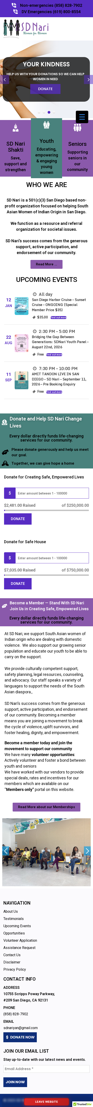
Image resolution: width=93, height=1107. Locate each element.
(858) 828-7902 (15, 1014)
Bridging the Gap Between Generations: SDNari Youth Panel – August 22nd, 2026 (60, 342)
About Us (10, 911)
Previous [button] (5, 850)
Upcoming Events (17, 926)
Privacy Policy (14, 969)
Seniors (77, 144)
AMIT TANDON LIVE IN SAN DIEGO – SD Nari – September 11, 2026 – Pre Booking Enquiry (59, 379)
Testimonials (13, 919)
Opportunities (14, 933)
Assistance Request (19, 948)
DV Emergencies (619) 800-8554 (51, 11)
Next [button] (87, 850)
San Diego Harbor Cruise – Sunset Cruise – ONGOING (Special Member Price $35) (59, 304)
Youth (47, 141)
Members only (19, 789)
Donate (45, 88)
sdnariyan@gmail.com (20, 1028)
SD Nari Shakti (15, 147)
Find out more (58, 317)
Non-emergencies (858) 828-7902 (51, 5)
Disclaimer (11, 962)
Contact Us (12, 955)
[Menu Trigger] (82, 117)
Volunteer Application (20, 940)
